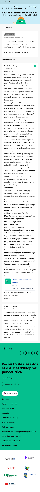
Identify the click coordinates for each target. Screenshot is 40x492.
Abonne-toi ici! (10, 384)
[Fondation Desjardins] (10, 476)
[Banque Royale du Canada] (29, 476)
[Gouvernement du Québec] (10, 459)
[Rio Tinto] (10, 468)
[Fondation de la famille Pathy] (29, 459)
